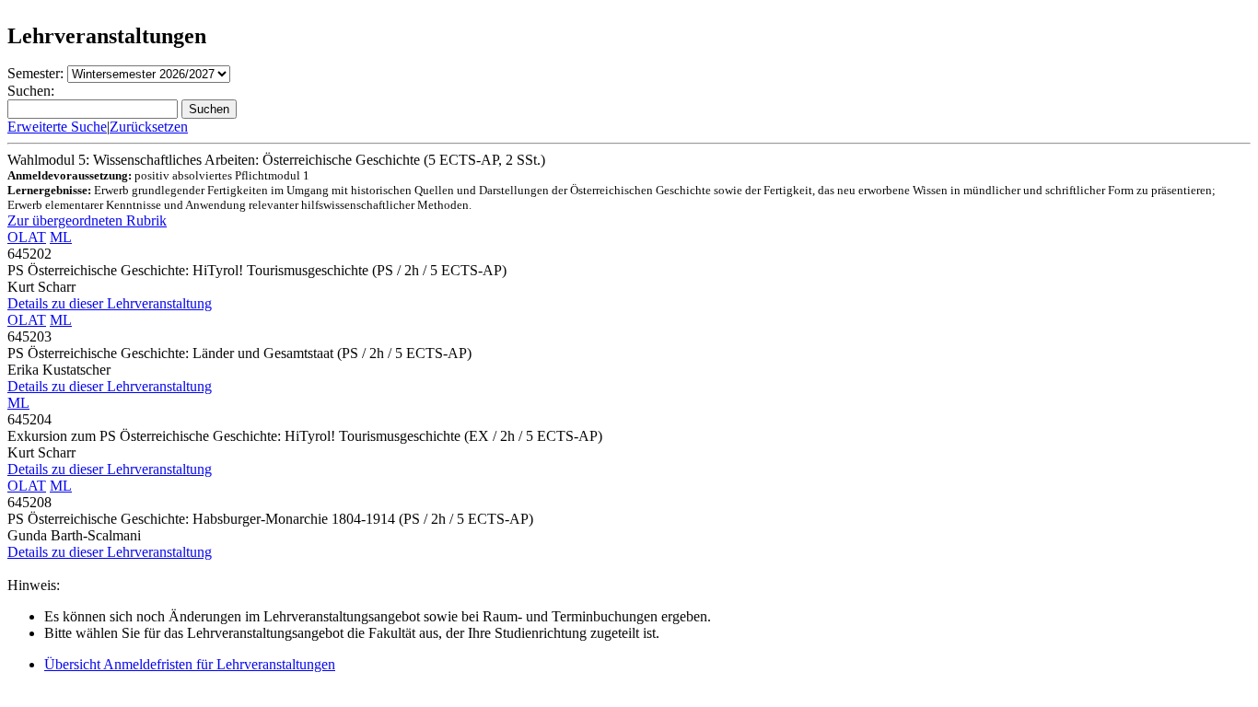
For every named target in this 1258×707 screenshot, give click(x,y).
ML (61, 237)
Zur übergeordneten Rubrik (87, 220)
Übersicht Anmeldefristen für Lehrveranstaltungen (189, 664)
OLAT (26, 237)
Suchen (209, 109)
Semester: (35, 73)
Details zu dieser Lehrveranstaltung (109, 303)
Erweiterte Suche (57, 126)
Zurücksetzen (149, 126)
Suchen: (30, 91)
